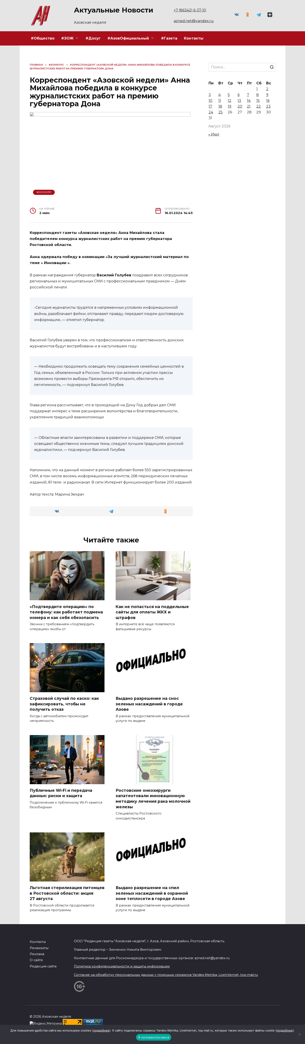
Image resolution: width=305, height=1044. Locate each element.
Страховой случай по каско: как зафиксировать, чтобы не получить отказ (64, 704)
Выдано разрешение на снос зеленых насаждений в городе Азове (149, 704)
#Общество (42, 38)
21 (249, 106)
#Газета (169, 38)
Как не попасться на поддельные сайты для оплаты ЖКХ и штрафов (152, 612)
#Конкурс (44, 192)
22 (258, 106)
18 (220, 106)
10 (210, 100)
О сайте (36, 960)
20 (240, 106)
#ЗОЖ (67, 38)
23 (268, 106)
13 (239, 100)
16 (267, 100)
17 (210, 106)
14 (249, 100)
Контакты (193, 38)
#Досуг (93, 38)
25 (220, 112)
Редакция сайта (43, 966)
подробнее (101, 1030)
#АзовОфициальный (128, 38)
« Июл (213, 134)
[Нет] (299, 1034)
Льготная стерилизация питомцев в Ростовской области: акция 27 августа (67, 893)
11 (219, 100)
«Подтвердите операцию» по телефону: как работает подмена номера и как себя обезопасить (66, 612)
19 (229, 106)
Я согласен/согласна (153, 1037)
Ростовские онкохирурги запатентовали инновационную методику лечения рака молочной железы (153, 798)
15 (258, 100)
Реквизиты (39, 948)
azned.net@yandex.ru (194, 21)
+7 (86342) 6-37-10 (190, 10)
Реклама (37, 954)
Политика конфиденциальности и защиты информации (122, 966)
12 (229, 100)
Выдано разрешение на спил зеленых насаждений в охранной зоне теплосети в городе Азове (152, 893)
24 (211, 112)
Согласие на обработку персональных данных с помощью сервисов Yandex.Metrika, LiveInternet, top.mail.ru (166, 975)
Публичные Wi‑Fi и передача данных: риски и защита (61, 793)
